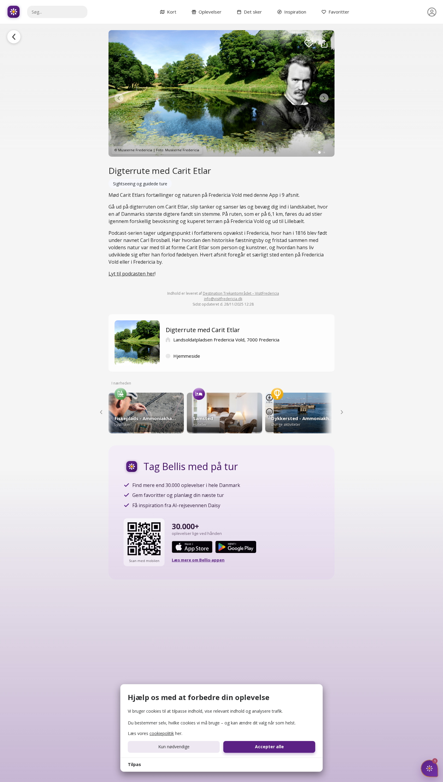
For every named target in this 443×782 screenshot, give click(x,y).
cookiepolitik (161, 733)
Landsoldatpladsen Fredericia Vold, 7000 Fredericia (226, 340)
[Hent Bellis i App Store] (192, 547)
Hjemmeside (186, 356)
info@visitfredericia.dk (223, 298)
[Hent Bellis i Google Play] (235, 547)
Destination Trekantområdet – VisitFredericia (241, 293)
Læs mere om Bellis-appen (198, 560)
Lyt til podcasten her (131, 273)
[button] (119, 97)
